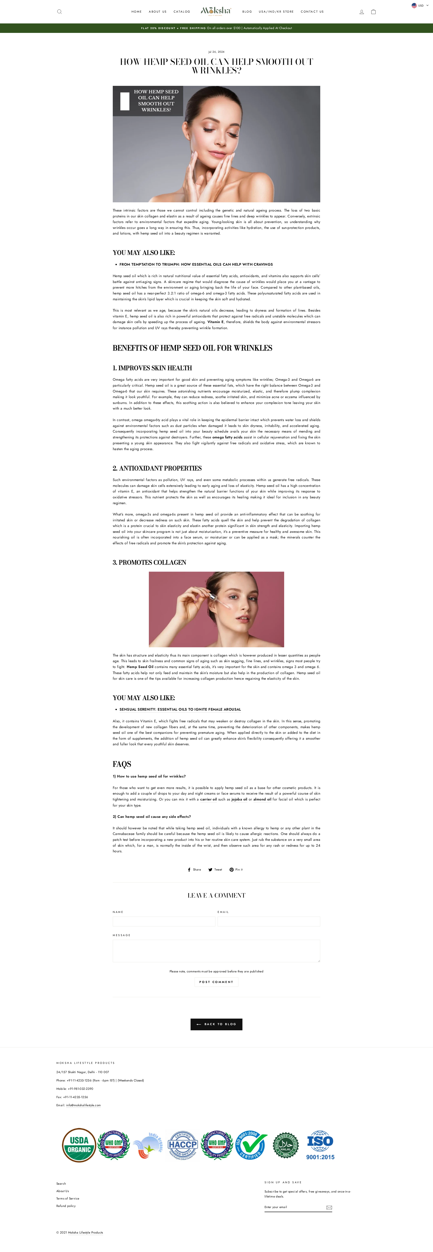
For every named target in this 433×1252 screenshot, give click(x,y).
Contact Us (312, 11)
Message (122, 935)
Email (223, 912)
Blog (247, 11)
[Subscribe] (329, 1207)
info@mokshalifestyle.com (83, 1105)
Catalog (182, 11)
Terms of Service (67, 1198)
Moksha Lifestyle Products (85, 1232)
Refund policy (66, 1206)
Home (136, 11)
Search (61, 1183)
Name (118, 912)
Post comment (216, 982)
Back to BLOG (220, 1024)
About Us (158, 11)
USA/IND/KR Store (276, 11)
